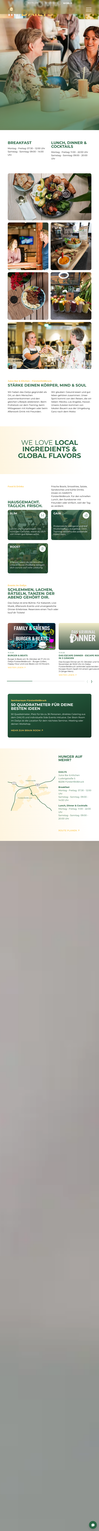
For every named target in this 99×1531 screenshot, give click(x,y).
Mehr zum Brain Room (26, 730)
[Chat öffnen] (93, 1525)
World (67, 3)
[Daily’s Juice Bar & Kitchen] (12, 9)
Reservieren (51, 3)
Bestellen (33, 3)
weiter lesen (16, 667)
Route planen (68, 830)
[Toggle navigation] (88, 9)
